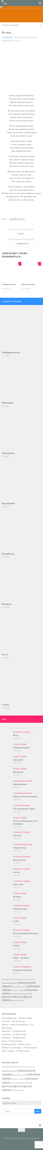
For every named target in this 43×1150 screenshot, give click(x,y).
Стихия (5, 704)
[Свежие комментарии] (26, 727)
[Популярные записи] (17, 727)
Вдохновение (8, 503)
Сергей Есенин (30, 979)
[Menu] (40, 3)
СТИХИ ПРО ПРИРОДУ (22, 732)
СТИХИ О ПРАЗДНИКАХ (22, 967)
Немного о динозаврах (12, 1047)
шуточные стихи (18, 1000)
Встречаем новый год (22, 970)
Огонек (16, 945)
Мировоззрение (20, 784)
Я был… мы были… (21, 957)
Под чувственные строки (24, 808)
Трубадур (6, 1037)
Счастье (16, 872)
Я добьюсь (6, 1034)
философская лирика (17, 998)
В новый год (8, 553)
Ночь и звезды (19, 859)
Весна (15, 735)
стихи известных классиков (21, 993)
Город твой (18, 759)
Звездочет (6, 1031)
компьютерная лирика (19, 987)
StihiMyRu (8, 37)
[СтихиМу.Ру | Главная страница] (5, 3)
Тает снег (6, 1021)
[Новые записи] (7, 727)
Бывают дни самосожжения (25, 796)
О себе (16, 921)
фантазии (7, 996)
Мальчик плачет (28, 284)
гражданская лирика (17, 219)
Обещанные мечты (11, 352)
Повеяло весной (20, 908)
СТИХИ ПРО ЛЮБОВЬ (21, 805)
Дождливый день (9, 1018)
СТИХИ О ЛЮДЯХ (10, 25)
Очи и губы (18, 884)
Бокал (4, 1041)
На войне (17, 896)
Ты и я (5, 654)
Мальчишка (7, 402)
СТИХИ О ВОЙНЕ (19, 893)
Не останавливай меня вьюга (25, 933)
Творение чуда (19, 847)
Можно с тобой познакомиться (15, 1024)
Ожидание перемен (21, 747)
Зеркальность (8, 452)
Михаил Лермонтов (20, 979)
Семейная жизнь (9, 284)
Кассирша (6, 603)
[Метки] (36, 727)
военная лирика (9, 982)
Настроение (18, 772)
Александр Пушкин (8, 979)
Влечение (17, 835)
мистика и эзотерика (18, 990)
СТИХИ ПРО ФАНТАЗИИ (22, 781)
